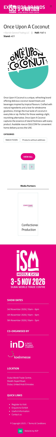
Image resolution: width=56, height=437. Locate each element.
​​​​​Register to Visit (19, 404)
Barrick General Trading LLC (17, 32)
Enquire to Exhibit (20, 407)
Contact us (17, 414)
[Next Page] (32, 167)
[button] (51, 6)
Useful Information (20, 411)
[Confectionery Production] (28, 214)
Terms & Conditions (37, 423)
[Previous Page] (24, 167)
